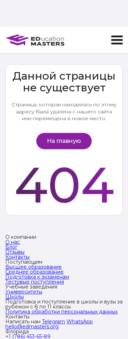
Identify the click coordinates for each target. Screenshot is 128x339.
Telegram (53, 321)
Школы (14, 297)
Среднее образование (34, 272)
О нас (12, 242)
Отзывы (15, 252)
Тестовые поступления (34, 282)
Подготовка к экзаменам (37, 277)
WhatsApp (79, 321)
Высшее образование (33, 267)
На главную (64, 141)
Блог (11, 247)
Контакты (17, 257)
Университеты (23, 292)
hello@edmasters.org (32, 326)
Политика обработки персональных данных (61, 311)
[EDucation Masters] (35, 40)
